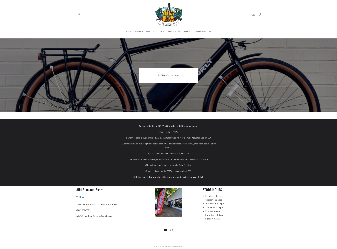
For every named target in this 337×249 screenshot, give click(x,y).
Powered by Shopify (176, 246)
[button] (79, 14)
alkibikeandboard (165, 246)
